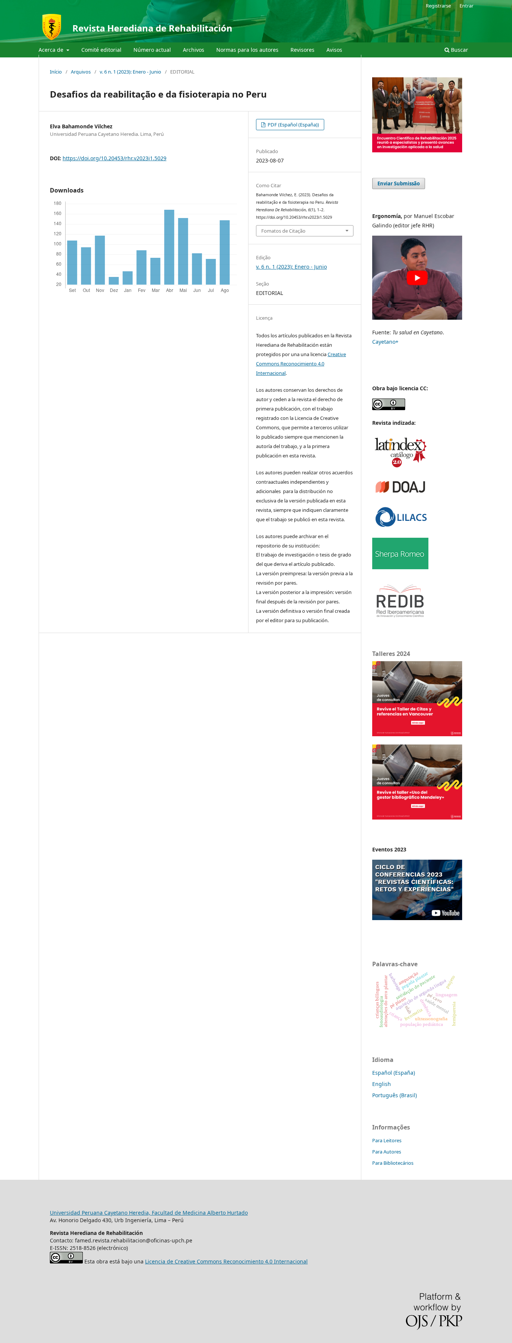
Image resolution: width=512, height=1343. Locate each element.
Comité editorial (101, 49)
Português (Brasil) (394, 1095)
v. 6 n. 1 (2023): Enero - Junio (130, 71)
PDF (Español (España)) (292, 124)
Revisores (302, 49)
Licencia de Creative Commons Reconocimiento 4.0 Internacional (226, 1261)
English (381, 1083)
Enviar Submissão (398, 183)
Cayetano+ (385, 341)
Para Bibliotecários (392, 1163)
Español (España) (393, 1072)
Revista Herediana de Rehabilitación (152, 28)
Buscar (458, 49)
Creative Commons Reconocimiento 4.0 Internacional (301, 363)
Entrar (466, 5)
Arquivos (81, 71)
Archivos (193, 49)
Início (56, 71)
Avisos (334, 49)
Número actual (152, 49)
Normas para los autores (247, 49)
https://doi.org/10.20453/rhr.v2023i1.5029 (114, 158)
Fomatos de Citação (283, 230)
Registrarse (438, 5)
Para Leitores (386, 1140)
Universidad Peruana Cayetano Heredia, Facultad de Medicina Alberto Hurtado (149, 1212)
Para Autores (386, 1151)
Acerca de (52, 49)
